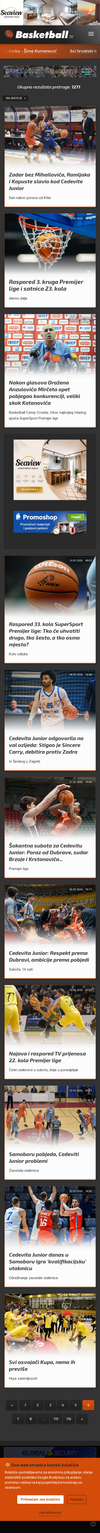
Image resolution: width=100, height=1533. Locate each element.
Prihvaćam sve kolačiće (40, 1499)
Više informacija (50, 1512)
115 (56, 1419)
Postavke (76, 1499)
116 (68, 1419)
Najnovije (14, 98)
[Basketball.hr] (39, 37)
